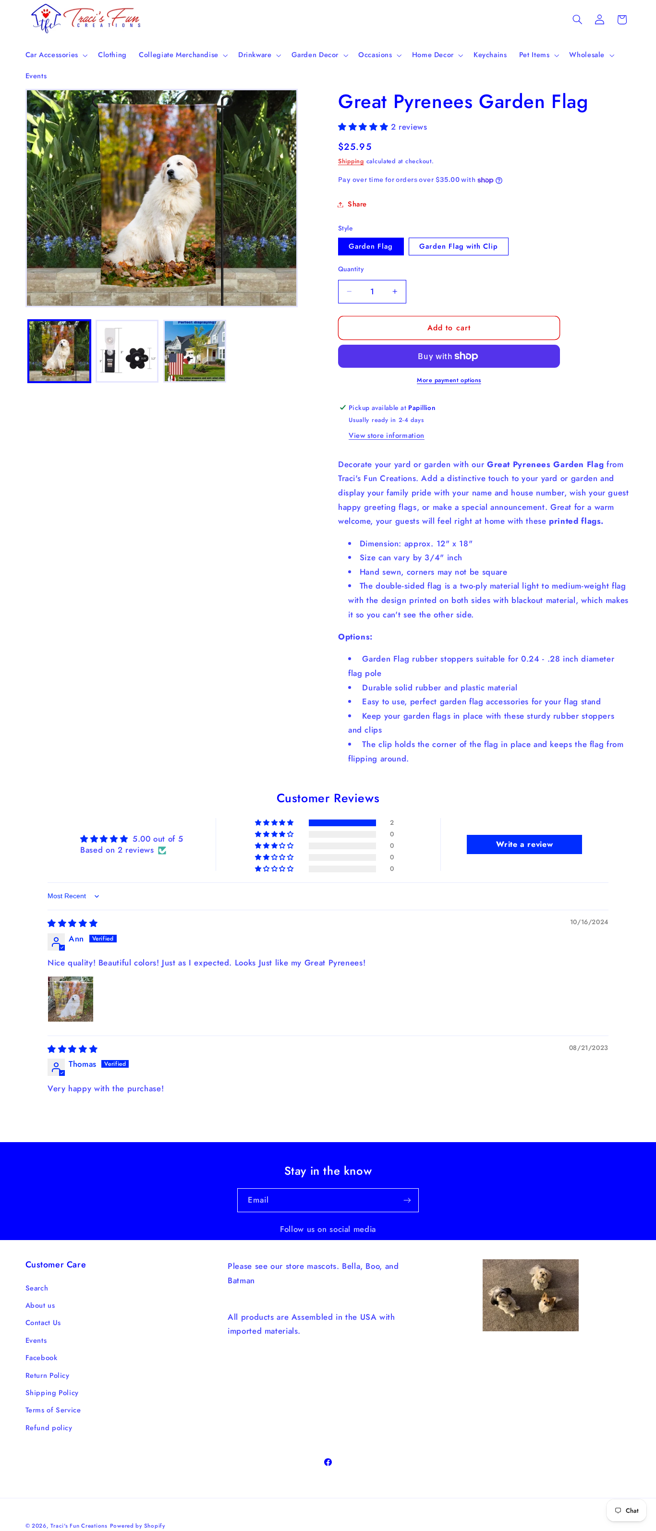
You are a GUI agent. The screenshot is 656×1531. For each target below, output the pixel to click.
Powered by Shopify (137, 1526)
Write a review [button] (524, 844)
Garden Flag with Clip (458, 246)
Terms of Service (53, 1410)
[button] (55, 55)
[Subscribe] (407, 1200)
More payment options (449, 380)
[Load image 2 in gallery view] (127, 351)
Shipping (351, 161)
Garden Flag (371, 246)
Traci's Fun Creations (78, 1526)
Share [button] (357, 204)
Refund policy (49, 1428)
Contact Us (43, 1322)
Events (36, 1340)
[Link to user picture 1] (71, 999)
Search (37, 1288)
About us (40, 1305)
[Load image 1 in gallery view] (59, 351)
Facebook (41, 1357)
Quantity (351, 269)
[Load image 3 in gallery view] (194, 351)
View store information (387, 435)
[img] (72, 923)
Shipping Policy (52, 1392)
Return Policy (47, 1375)
